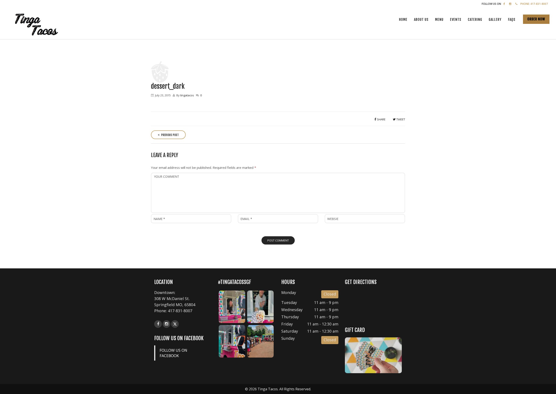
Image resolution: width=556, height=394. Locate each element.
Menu (439, 19)
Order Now (536, 19)
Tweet (400, 119)
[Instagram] (510, 4)
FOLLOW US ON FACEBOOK (179, 338)
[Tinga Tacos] (39, 25)
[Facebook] (504, 4)
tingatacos (187, 95)
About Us (421, 19)
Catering (475, 19)
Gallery (495, 19)
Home (403, 19)
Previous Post (170, 135)
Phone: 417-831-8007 (534, 4)
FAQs (511, 19)
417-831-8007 (180, 310)
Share (381, 119)
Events (455, 19)
